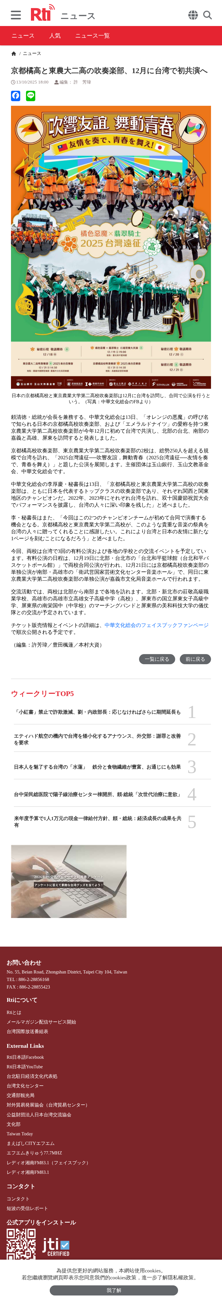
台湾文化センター (25, 1085)
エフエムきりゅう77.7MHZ (34, 1152)
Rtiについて (22, 1000)
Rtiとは (14, 1012)
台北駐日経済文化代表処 (32, 1076)
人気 (55, 35)
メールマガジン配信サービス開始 (41, 1021)
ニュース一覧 (92, 35)
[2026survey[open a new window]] (69, 885)
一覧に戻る (157, 659)
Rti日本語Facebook (25, 1057)
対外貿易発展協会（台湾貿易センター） (48, 1104)
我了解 (114, 1290)
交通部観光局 (20, 1095)
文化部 (14, 1124)
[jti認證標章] (55, 1247)
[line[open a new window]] (30, 96)
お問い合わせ (24, 962)
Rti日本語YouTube (25, 1066)
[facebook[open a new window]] (15, 96)
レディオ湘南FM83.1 (28, 1172)
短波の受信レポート (27, 1208)
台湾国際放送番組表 (27, 1031)
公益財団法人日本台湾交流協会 (39, 1114)
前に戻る (195, 659)
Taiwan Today (20, 1133)
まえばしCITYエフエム (31, 1143)
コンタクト (21, 1186)
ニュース (23, 35)
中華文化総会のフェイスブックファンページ (157, 625)
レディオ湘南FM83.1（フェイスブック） (49, 1162)
